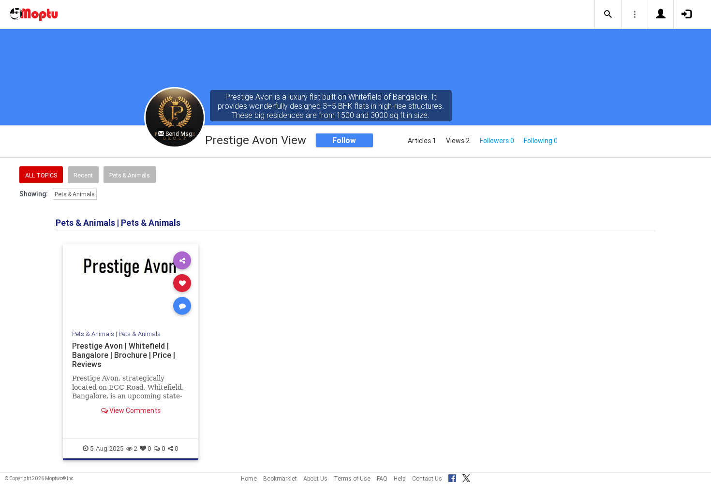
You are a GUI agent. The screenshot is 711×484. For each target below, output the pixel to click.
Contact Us (427, 478)
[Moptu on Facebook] (452, 477)
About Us (315, 478)
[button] (608, 14)
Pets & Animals (129, 175)
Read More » (131, 283)
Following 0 (541, 140)
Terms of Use (352, 478)
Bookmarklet (280, 478)
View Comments (134, 410)
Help (400, 478)
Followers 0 (497, 140)
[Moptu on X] (466, 477)
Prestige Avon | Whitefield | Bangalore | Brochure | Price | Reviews (123, 355)
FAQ (382, 478)
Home (249, 478)
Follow (344, 140)
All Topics (41, 175)
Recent (83, 175)
